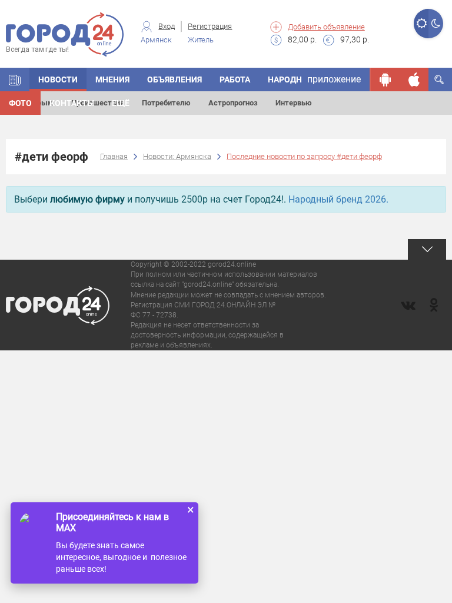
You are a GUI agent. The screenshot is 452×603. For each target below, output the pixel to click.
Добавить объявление (326, 26)
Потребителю (166, 102)
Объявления (174, 79)
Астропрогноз (233, 102)
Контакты (71, 103)
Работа (235, 79)
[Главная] (14, 79)
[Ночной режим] (435, 23)
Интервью (293, 102)
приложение (334, 79)
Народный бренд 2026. (338, 199)
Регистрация (210, 26)
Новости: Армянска (177, 156)
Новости (58, 79)
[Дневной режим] (421, 23)
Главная (114, 156)
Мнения (112, 79)
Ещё (120, 103)
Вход (166, 26)
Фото (20, 103)
